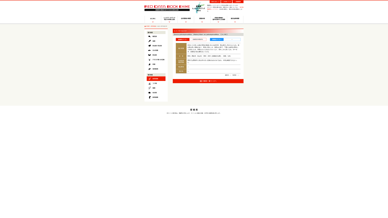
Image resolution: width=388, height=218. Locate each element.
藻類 (156, 88)
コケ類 (156, 83)
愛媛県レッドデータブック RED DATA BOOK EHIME (167, 8)
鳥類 (156, 41)
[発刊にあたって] (215, 1)
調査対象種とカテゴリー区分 (218, 20)
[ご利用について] (226, 1)
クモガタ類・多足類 (156, 59)
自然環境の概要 (185, 20)
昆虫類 (156, 55)
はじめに (152, 20)
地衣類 (156, 92)
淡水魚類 (156, 50)
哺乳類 (156, 36)
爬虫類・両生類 (156, 45)
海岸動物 (156, 69)
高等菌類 (156, 97)
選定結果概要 (235, 20)
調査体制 (202, 20)
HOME (148, 26)
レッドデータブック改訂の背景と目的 (169, 20)
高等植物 (153, 26)
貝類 (156, 64)
